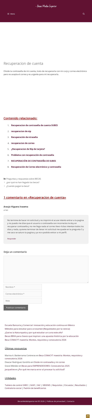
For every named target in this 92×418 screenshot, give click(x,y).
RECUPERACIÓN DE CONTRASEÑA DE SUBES (33, 161)
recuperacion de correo (22, 143)
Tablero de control (13, 385)
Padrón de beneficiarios (35, 388)
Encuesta (68, 385)
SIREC (25, 385)
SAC (39, 385)
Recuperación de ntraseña (24, 137)
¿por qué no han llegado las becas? (22, 182)
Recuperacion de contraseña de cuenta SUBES (34, 125)
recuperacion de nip (21, 131)
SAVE (32, 385)
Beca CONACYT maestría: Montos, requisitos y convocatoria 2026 (35, 339)
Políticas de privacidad (56, 401)
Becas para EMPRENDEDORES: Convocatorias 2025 (46, 365)
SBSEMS (46, 385)
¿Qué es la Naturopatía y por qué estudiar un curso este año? (34, 332)
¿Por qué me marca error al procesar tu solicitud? (41, 369)
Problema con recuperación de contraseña (32, 155)
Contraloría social (13, 388)
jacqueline (10, 369)
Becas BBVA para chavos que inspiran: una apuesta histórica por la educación (42, 336)
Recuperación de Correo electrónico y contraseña (36, 166)
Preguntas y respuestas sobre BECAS (23, 178)
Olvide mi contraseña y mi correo (49, 362)
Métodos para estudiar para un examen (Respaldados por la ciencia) (37, 328)
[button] (88, 416)
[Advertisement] (46, 43)
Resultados (80, 385)
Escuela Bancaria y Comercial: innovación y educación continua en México (40, 325)
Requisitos (57, 385)
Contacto (70, 401)
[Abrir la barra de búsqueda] (83, 13)
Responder (11, 239)
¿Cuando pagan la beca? (17, 186)
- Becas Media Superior (46, 6)
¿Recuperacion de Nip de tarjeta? (28, 149)
